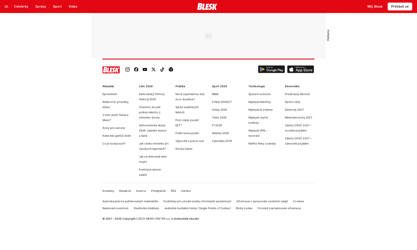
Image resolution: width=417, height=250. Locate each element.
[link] (127, 70)
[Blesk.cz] (207, 6)
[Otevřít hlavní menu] (6, 6)
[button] (271, 70)
